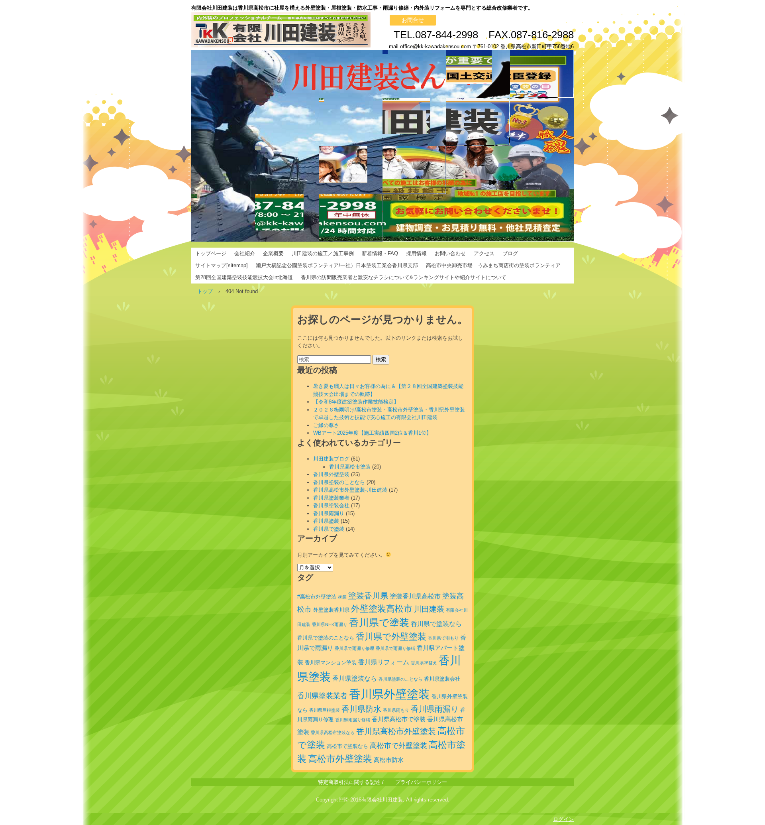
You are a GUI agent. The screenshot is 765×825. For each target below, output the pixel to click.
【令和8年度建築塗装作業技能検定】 (356, 402)
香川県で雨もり (443, 638)
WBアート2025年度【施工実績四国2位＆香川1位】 (372, 433)
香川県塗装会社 (331, 505)
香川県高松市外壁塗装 (396, 731)
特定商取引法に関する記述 (349, 782)
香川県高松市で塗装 (399, 719)
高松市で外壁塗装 (398, 746)
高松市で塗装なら (347, 746)
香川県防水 (361, 709)
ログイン (563, 819)
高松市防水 (389, 760)
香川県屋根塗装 (324, 710)
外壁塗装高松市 (381, 609)
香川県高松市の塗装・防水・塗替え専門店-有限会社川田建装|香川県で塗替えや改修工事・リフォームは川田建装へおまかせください (322, 29)
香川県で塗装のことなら (325, 638)
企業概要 (273, 253)
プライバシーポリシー (421, 782)
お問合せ (413, 20)
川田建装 (429, 609)
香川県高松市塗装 (350, 467)
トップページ (210, 253)
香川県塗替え (424, 662)
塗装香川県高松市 (415, 596)
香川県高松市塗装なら (333, 732)
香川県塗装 (326, 521)
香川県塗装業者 (331, 498)
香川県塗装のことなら (339, 482)
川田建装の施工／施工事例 (323, 253)
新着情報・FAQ (380, 253)
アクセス (484, 253)
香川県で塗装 (328, 529)
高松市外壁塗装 (340, 759)
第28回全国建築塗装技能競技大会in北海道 (244, 277)
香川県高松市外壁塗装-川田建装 (350, 490)
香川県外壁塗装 (331, 474)
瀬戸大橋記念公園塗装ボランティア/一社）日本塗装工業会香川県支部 (337, 265)
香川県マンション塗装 (331, 663)
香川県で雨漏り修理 (354, 648)
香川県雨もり (396, 710)
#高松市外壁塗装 (316, 597)
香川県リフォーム (383, 662)
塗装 (342, 597)
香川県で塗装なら (436, 623)
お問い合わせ (450, 253)
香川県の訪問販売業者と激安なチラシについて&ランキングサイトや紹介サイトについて (403, 277)
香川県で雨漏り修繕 (395, 648)
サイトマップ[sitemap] (221, 265)
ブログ (510, 253)
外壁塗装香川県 (331, 610)
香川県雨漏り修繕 (352, 719)
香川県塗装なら (354, 678)
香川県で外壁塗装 (391, 637)
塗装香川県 (368, 595)
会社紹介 (244, 253)
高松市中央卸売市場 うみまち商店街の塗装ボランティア (493, 265)
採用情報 (416, 253)
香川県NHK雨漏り (329, 624)
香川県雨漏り (328, 513)
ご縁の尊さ (326, 425)
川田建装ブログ (331, 459)
